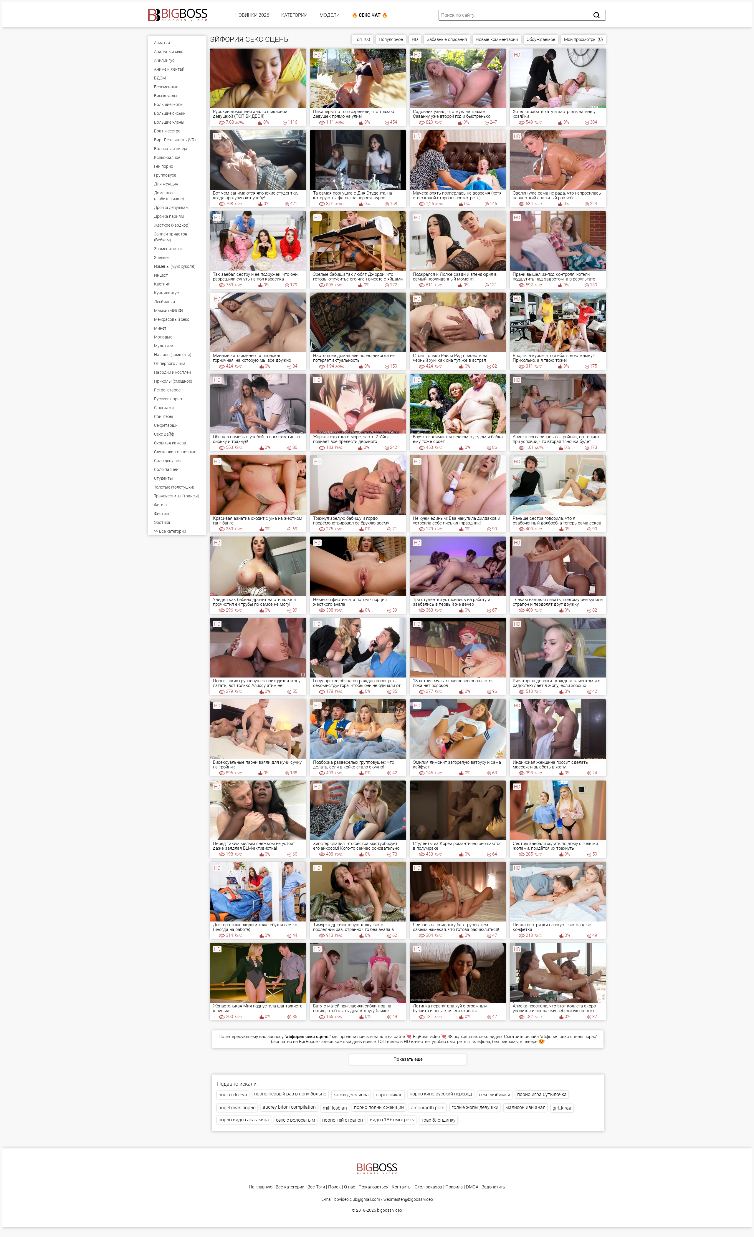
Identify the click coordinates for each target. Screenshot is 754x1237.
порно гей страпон (342, 1120)
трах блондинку (438, 1120)
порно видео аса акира (244, 1120)
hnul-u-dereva (233, 1094)
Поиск (334, 1187)
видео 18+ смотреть (392, 1120)
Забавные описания (447, 39)
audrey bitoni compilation (289, 1107)
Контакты (401, 1187)
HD (415, 39)
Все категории (290, 1187)
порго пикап (389, 1094)
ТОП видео (388, 1041)
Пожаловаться (373, 1187)
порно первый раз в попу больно (290, 1094)
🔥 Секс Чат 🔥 (370, 15)
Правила (454, 1187)
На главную (260, 1187)
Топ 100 (362, 39)
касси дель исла (351, 1094)
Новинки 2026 (252, 15)
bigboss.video (389, 1210)
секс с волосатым (295, 1120)
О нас (349, 1187)
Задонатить (493, 1187)
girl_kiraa (562, 1108)
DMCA (472, 1187)
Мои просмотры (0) (583, 39)
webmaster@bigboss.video (408, 1199)
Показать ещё (408, 1059)
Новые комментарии (497, 39)
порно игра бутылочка (542, 1094)
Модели (330, 15)
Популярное (391, 39)
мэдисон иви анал (525, 1107)
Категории (294, 15)
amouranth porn (427, 1107)
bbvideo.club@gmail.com (357, 1199)
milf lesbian (335, 1108)
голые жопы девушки (475, 1107)
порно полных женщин (379, 1107)
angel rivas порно (237, 1107)
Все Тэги (316, 1187)
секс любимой (494, 1094)
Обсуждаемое (541, 39)
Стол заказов (428, 1187)
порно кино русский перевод (441, 1094)
